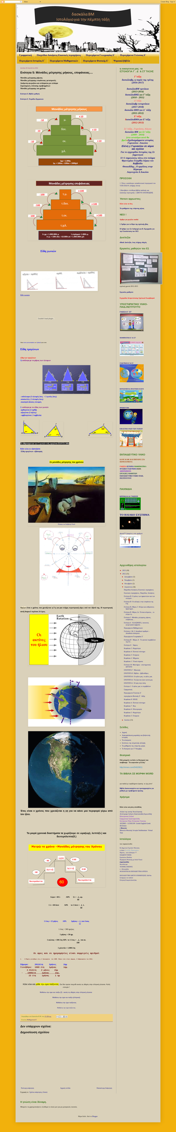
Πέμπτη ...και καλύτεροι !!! (128, 852)
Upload (39, 342)
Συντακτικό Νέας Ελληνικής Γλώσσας (133, 821)
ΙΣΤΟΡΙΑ (130, 466)
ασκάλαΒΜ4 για (134, 119)
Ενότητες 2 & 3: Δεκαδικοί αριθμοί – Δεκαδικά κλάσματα (137, 632)
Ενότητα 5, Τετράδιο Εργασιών (31, 99)
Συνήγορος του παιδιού (126, 878)
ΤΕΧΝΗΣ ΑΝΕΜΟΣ (126, 867)
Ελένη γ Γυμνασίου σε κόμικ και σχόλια (138, 147)
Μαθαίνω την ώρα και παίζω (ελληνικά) (66, 997)
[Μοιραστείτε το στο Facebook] (64, 1016)
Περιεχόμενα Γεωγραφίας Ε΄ (100, 55)
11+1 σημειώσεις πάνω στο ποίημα (137, 158)
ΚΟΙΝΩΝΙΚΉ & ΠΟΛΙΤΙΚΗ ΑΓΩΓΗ (132, 389)
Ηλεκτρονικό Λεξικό (127, 816)
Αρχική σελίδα (65, 1088)
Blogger (94, 1116)
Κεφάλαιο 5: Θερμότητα (132, 648)
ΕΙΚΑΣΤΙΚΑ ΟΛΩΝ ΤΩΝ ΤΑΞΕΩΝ (131, 429)
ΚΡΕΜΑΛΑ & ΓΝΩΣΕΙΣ (129, 496)
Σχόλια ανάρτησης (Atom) (38, 1092)
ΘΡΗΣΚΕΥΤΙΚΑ (124, 408)
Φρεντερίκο (127, 160)
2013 (124, 570)
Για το (124, 152)
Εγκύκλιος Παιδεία (126, 857)
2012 (124, 574)
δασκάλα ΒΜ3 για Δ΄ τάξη (138, 110)
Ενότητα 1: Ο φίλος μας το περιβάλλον (137, 686)
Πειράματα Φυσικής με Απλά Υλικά (131, 860)
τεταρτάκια (143, 103)
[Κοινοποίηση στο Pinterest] (66, 1016)
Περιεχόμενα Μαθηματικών (64, 60)
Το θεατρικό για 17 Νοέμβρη (132, 749)
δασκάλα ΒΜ (131, 132)
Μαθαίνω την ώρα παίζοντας (66, 1003)
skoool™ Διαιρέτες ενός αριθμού (131, 533)
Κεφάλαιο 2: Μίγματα (131, 658)
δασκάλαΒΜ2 (132, 94)
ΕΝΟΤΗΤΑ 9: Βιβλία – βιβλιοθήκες (136, 673)
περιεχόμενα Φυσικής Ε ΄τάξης (134, 696)
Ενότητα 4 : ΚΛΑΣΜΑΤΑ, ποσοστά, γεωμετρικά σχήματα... (136, 624)
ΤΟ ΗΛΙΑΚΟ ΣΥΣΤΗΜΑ (134, 514)
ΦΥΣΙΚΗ (123, 469)
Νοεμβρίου (128, 580)
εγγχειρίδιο (133, 152)
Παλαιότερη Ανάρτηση (104, 1088)
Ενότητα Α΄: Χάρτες (131, 645)
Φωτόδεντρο (124, 864)
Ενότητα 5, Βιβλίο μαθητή (30, 94)
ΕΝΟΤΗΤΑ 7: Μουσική (132, 670)
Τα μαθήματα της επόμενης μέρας (133, 746)
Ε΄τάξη (146, 119)
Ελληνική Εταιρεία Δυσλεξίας (128, 880)
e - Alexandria (124, 869)
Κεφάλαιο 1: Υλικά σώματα (133, 661)
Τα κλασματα (126, 740)
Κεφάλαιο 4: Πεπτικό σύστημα (134, 652)
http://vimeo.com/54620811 (131, 767)
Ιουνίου (127, 720)
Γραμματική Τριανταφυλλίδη (130, 819)
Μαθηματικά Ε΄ (32, 1020)
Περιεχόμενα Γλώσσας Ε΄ (133, 55)
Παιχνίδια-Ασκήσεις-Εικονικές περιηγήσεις (59, 55)
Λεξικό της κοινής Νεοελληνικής (131, 812)
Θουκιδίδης (128, 166)
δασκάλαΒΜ (133, 88)
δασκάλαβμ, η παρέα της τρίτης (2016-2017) (138, 81)
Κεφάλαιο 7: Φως (130, 706)
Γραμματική (25, 55)
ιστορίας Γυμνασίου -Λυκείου (141, 141)
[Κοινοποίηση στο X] (62, 1016)
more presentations (29, 342)
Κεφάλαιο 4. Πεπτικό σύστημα (134, 703)
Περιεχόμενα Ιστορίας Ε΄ (32, 60)
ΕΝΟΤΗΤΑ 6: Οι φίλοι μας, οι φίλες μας (138, 676)
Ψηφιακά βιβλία (122, 60)
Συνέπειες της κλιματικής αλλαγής (133, 743)
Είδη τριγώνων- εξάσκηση (32, 451)
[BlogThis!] (59, 1016)
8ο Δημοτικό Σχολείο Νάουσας (129, 848)
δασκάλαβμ (131, 103)
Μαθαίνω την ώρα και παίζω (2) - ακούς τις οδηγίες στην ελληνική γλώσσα (66, 992)
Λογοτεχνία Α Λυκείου (138, 172)
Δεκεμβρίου (128, 577)
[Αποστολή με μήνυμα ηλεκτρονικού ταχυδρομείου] (57, 1016)
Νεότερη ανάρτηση (27, 1088)
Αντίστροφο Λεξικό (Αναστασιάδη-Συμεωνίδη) (136, 814)
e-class (122, 850)
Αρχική (124, 732)
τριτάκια (144, 88)
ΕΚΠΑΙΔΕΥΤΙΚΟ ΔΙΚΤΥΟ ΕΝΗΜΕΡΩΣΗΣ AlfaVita (135, 875)
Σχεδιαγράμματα (136, 140)
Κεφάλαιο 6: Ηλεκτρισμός (133, 709)
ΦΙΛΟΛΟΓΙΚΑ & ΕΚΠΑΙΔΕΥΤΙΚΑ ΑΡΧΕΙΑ (134, 871)
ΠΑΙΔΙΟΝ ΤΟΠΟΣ (125, 855)
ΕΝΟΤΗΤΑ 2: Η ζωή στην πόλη (135, 683)
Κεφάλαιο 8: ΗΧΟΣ (130, 699)
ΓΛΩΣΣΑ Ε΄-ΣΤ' (126, 312)
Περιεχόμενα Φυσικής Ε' (95, 60)
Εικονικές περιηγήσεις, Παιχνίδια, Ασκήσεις (139, 593)
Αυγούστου (128, 587)
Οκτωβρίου (128, 584)
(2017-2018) (138, 107)
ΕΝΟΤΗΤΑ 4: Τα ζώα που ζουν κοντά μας (138, 680)
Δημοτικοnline (124, 862)
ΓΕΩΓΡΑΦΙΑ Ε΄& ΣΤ (126, 363)
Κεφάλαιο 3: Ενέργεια (131, 655)
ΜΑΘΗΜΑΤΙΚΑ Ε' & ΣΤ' (128, 338)
